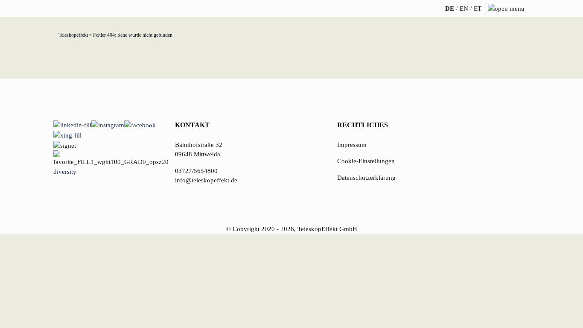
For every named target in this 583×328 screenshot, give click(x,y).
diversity (64, 171)
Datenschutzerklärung (366, 177)
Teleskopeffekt (73, 35)
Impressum (352, 144)
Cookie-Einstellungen (366, 161)
